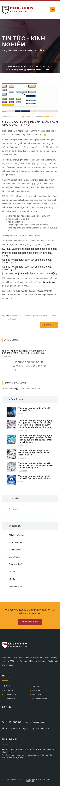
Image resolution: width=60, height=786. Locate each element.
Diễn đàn (8, 686)
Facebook (8, 690)
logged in (18, 388)
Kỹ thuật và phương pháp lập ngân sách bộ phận (29, 248)
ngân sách (12, 319)
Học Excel (36, 690)
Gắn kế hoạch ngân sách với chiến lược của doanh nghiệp (26, 261)
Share (47, 325)
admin (27, 117)
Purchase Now (30, 622)
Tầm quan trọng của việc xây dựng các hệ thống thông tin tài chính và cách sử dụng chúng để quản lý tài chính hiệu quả (35, 438)
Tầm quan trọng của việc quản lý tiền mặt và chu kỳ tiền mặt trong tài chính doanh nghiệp (35, 465)
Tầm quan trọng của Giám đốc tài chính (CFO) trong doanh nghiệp (34, 477)
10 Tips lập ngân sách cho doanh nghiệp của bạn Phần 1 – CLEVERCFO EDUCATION (24, 352)
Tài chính (13, 571)
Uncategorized (15, 586)
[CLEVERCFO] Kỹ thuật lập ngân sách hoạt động (29, 273)
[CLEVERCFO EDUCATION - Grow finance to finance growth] (17, 9)
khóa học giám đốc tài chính (36, 316)
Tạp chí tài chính (39, 699)
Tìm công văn (10, 694)
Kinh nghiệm (14, 550)
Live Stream (14, 557)
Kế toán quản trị (16, 542)
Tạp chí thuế (9, 699)
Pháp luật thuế (15, 564)
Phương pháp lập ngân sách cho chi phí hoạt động (27, 254)
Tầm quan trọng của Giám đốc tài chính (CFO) (34, 409)
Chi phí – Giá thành (17, 535)
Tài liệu (12, 579)
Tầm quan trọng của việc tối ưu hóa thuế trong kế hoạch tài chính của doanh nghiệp (35, 452)
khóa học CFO (17, 316)
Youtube (35, 686)
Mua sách (36, 694)
